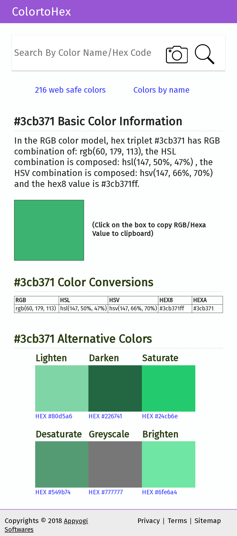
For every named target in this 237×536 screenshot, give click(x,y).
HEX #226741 (105, 416)
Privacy (148, 521)
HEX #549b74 (53, 492)
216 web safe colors (70, 90)
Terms (177, 521)
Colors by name (161, 90)
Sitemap (207, 521)
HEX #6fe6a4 (159, 492)
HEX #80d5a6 (53, 416)
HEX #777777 (105, 492)
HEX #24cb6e (160, 416)
